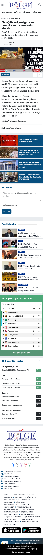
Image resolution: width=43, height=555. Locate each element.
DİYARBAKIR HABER (10, 505)
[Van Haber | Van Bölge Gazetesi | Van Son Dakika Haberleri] (20, 5)
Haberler (4, 19)
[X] (17, 465)
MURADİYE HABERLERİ (30, 522)
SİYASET (26, 13)
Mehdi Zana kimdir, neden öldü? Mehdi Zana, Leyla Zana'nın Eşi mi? (29, 267)
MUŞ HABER (25, 505)
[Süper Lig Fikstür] (40, 361)
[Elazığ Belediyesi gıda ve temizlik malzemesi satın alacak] (21, 59)
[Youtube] (25, 465)
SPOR (20, 241)
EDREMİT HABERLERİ (11, 512)
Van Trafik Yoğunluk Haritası (14, 479)
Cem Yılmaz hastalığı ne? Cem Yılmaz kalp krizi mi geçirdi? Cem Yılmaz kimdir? (29, 256)
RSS (5, 543)
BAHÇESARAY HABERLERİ (12, 517)
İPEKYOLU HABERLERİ (11, 509)
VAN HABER (7, 13)
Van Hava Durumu (11, 474)
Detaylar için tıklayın (21, 353)
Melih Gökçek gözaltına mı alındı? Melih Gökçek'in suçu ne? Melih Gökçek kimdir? (28, 235)
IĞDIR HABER (20, 502)
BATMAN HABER (24, 500)
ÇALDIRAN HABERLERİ (32, 517)
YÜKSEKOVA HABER (24, 507)
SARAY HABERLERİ (10, 524)
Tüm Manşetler (10, 484)
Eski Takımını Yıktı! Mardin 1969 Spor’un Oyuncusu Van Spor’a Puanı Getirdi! (29, 245)
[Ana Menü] (2, 5)
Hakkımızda (8, 497)
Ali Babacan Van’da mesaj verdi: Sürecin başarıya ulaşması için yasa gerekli (28, 289)
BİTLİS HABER (8, 502)
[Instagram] (21, 465)
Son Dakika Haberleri (12, 486)
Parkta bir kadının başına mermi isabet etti (28, 278)
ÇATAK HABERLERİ (10, 519)
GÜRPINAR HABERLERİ (11, 522)
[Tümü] (40, 224)
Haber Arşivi (9, 488)
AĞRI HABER (31, 497)
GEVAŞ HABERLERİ (26, 519)
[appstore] (12, 531)
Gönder (6, 211)
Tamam (27, 552)
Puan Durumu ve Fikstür (13, 481)
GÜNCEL (21, 230)
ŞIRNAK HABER (9, 507)
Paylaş (6, 74)
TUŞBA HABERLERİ (28, 509)
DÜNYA (17, 13)
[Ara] (39, 5)
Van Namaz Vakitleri (12, 476)
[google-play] (31, 531)
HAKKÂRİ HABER (9, 500)
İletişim (31, 495)
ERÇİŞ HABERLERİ (27, 512)
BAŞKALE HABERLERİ (11, 514)
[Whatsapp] (29, 465)
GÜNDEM (37, 13)
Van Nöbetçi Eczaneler (13, 471)
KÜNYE (6, 495)
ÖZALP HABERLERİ (27, 514)
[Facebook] (13, 465)
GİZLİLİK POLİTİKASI (18, 495)
